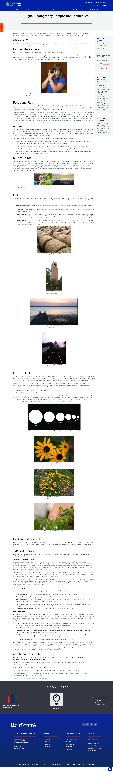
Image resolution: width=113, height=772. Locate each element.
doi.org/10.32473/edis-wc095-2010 (103, 55)
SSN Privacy (92, 764)
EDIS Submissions (93, 743)
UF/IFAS (68, 741)
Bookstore (47, 741)
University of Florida (99, 2)
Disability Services (56, 764)
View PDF (104, 68)
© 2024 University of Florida (20, 764)
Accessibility (48, 744)
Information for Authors (93, 740)
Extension (69, 749)
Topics (52, 9)
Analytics (81, 764)
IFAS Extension (87, 2)
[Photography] (56, 699)
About (28, 9)
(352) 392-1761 (19, 748)
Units (64, 9)
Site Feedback (18, 746)
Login (104, 5)
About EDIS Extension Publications (95, 749)
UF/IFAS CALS (70, 744)
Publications (93, 9)
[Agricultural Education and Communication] (12, 698)
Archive (44, 764)
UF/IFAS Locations (71, 739)
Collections (77, 9)
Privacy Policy (70, 764)
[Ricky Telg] (100, 697)
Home (17, 9)
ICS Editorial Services (94, 746)
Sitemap (35, 764)
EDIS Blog (47, 739)
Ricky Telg (106, 63)
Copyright (47, 747)
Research (69, 747)
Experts (40, 9)
